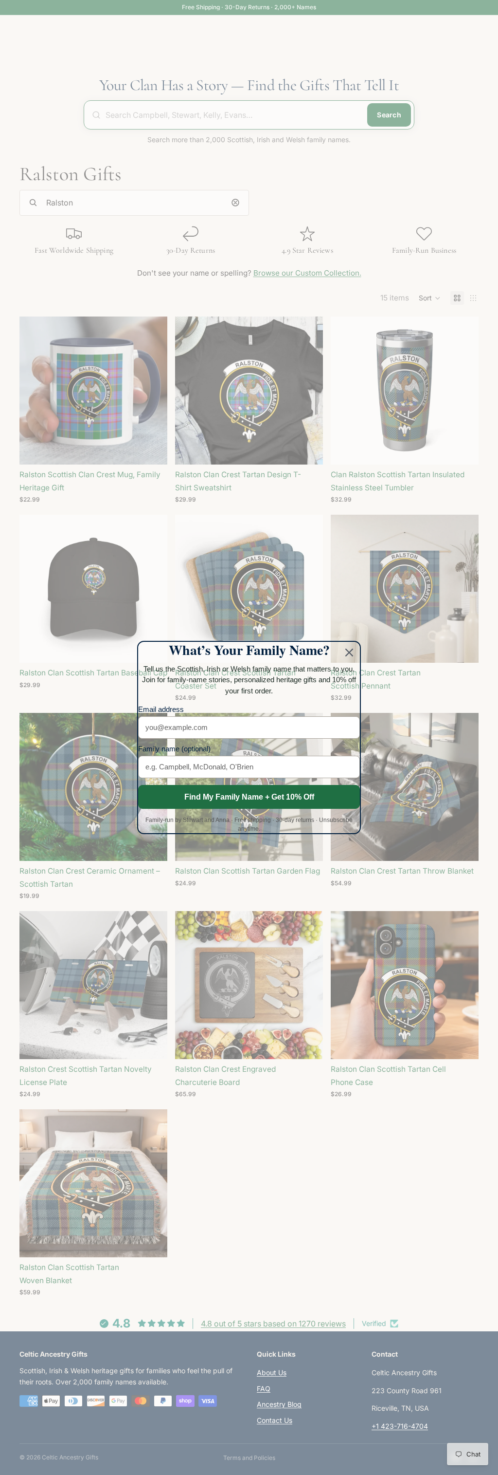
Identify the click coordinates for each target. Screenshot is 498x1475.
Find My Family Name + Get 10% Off (249, 797)
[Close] (349, 652)
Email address (161, 709)
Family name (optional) (174, 749)
